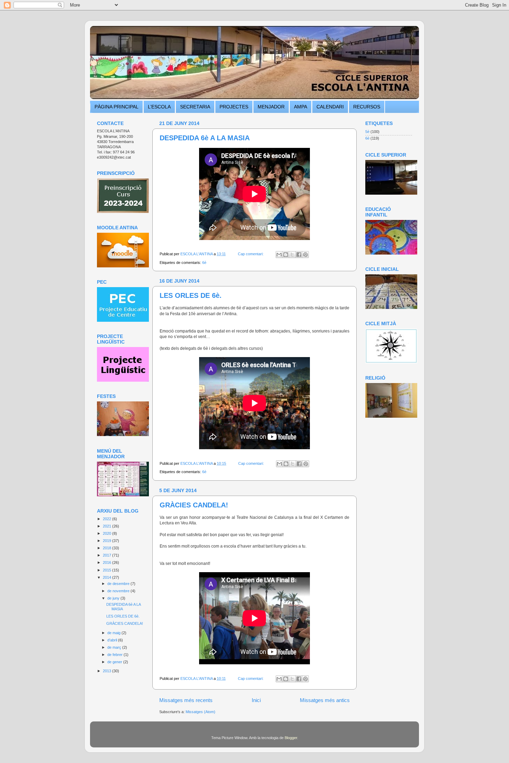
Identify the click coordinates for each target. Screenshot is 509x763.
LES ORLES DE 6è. (191, 295)
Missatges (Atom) (200, 712)
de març (114, 647)
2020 (107, 533)
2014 (107, 577)
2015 (107, 570)
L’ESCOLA (159, 106)
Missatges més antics (325, 700)
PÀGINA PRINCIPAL (117, 106)
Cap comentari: (251, 254)
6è (204, 262)
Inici (256, 700)
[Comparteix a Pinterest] (305, 254)
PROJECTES (234, 106)
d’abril (112, 640)
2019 (107, 541)
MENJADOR (271, 106)
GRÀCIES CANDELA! (194, 505)
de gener (115, 662)
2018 (107, 548)
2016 (107, 562)
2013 (107, 671)
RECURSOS (366, 106)
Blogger (291, 738)
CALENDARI (330, 106)
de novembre (119, 591)
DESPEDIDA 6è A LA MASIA (205, 138)
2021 (107, 526)
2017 (107, 555)
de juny (113, 598)
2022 (107, 519)
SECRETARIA (195, 106)
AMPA (300, 106)
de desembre (119, 584)
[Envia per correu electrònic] (279, 254)
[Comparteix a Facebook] (298, 254)
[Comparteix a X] (292, 254)
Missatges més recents (186, 700)
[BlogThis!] (285, 254)
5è (367, 132)
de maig (114, 633)
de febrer (115, 655)
